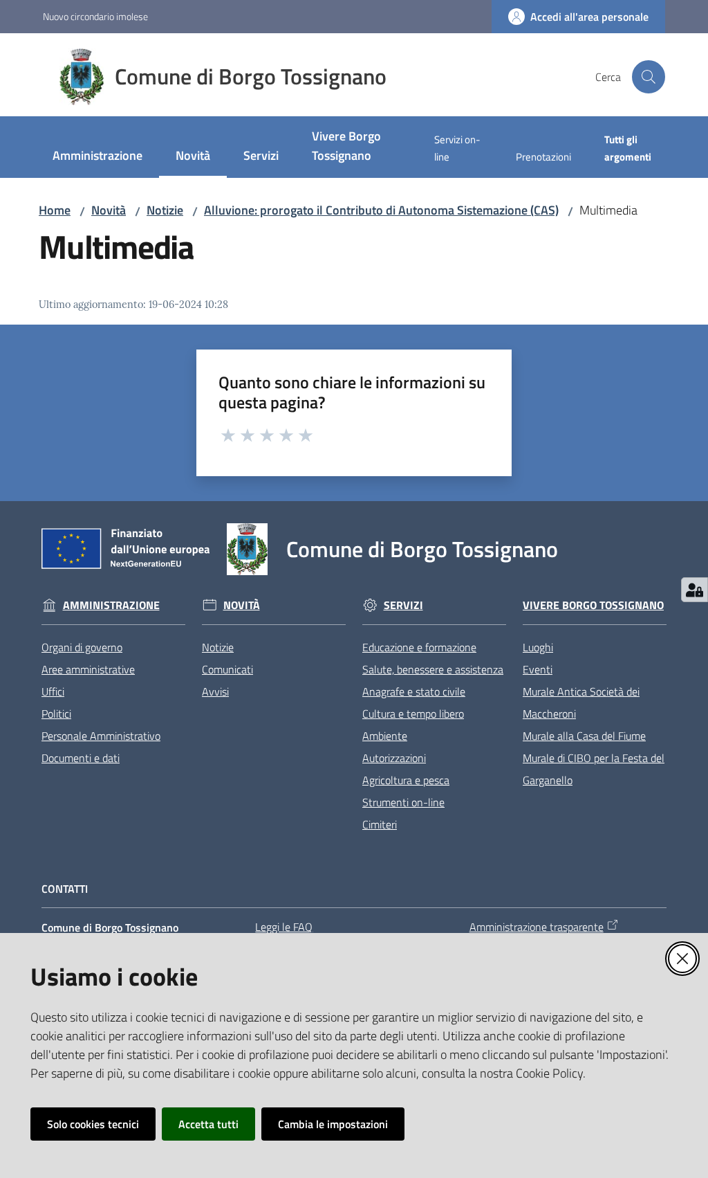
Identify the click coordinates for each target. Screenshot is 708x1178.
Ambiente (384, 735)
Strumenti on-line (403, 802)
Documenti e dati (80, 758)
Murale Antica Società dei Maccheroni (581, 702)
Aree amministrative (88, 669)
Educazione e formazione (419, 647)
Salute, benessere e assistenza (432, 669)
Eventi (537, 669)
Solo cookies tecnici (93, 1124)
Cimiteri (379, 824)
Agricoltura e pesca (405, 780)
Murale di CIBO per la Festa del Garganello (593, 769)
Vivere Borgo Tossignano (593, 605)
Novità (108, 210)
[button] (648, 76)
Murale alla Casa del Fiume (584, 735)
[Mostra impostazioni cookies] (694, 589)
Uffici (52, 691)
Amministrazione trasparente (536, 926)
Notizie (165, 210)
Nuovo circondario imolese (95, 16)
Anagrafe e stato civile (413, 691)
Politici (56, 713)
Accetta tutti (208, 1124)
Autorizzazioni (394, 758)
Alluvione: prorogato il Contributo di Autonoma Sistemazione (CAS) (381, 210)
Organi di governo (81, 647)
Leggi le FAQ (284, 926)
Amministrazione (111, 605)
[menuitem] (97, 157)
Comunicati (227, 669)
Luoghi (538, 647)
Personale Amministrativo (100, 735)
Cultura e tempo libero (413, 713)
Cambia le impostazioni (333, 1124)
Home (55, 210)
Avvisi (215, 691)
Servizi (403, 605)
